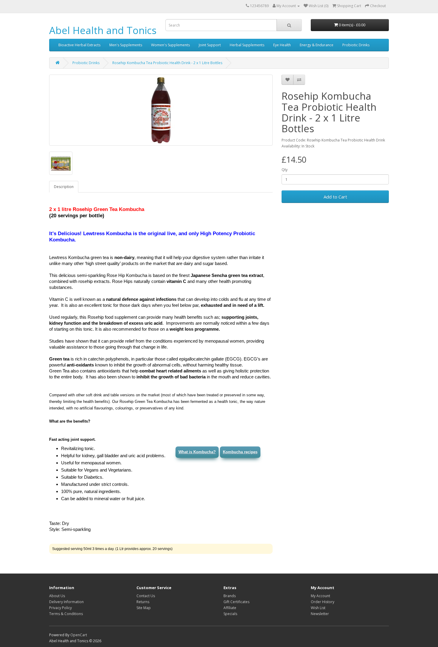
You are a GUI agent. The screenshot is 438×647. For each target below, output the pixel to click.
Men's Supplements (125, 44)
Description (64, 186)
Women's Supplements (170, 44)
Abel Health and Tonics (102, 30)
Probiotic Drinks (355, 44)
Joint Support (210, 44)
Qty (285, 169)
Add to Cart (335, 197)
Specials (230, 613)
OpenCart (78, 634)
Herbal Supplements (247, 44)
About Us (57, 595)
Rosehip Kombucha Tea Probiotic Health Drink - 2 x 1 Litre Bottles (167, 62)
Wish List (318, 607)
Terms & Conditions (66, 613)
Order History (322, 601)
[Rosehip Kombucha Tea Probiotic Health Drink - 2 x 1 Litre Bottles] (161, 110)
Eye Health (282, 44)
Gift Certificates (236, 601)
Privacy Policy (60, 607)
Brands (229, 595)
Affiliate (229, 607)
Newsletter (320, 613)
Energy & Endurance (316, 44)
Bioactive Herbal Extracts (79, 44)
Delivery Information (66, 601)
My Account (320, 595)
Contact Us (145, 595)
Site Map (143, 607)
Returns (142, 601)
